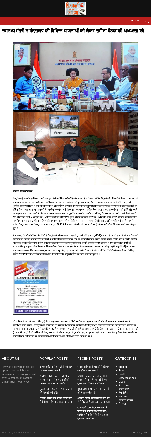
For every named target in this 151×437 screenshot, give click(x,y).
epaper (123, 366)
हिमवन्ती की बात (126, 400)
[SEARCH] (147, 21)
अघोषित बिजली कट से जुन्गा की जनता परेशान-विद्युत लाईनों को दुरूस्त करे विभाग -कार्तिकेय (55, 379)
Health (122, 374)
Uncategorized (127, 377)
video (122, 381)
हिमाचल (122, 403)
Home (103, 432)
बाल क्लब (123, 396)
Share (17, 47)
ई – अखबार (124, 385)
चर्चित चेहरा (124, 389)
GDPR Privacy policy (138, 432)
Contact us (116, 432)
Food (121, 370)
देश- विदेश (123, 392)
